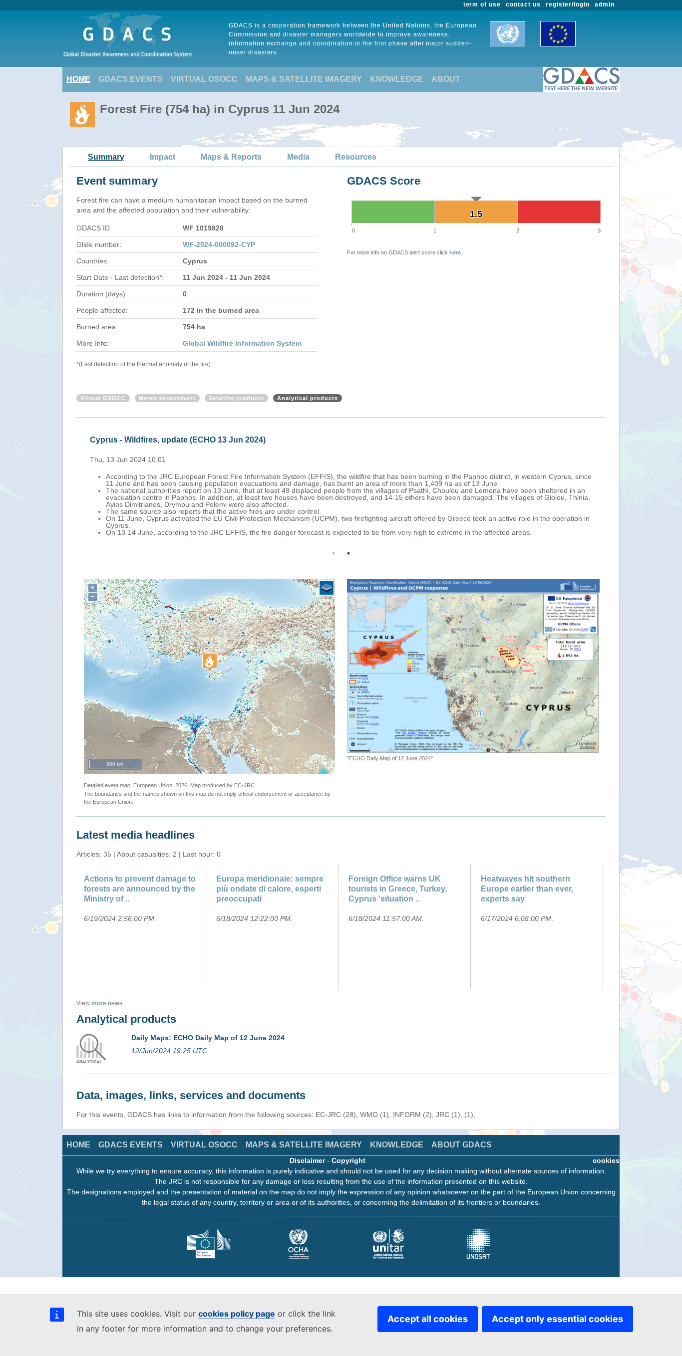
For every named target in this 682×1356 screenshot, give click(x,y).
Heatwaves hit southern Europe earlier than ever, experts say (527, 889)
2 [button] (348, 553)
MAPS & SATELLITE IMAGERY (304, 79)
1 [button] (334, 553)
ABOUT (445, 79)
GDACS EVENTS (130, 79)
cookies (606, 1160)
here (455, 252)
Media (298, 157)
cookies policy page (236, 1314)
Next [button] (607, 484)
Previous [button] (75, 484)
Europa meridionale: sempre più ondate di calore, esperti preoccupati (270, 889)
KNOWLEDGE (396, 79)
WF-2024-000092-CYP (219, 244)
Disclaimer (307, 1160)
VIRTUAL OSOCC (204, 79)
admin (605, 4)
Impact (162, 157)
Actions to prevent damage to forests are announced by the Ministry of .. (140, 889)
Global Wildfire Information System (242, 343)
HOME (78, 79)
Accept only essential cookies (557, 1319)
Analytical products (307, 398)
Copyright (348, 1160)
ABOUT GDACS (461, 1144)
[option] (343, 484)
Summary (106, 157)
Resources (355, 157)
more (98, 1003)
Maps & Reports (231, 157)
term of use (482, 4)
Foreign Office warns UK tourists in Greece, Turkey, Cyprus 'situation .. (397, 889)
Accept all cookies (427, 1319)
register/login (568, 4)
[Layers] (326, 587)
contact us (523, 4)
